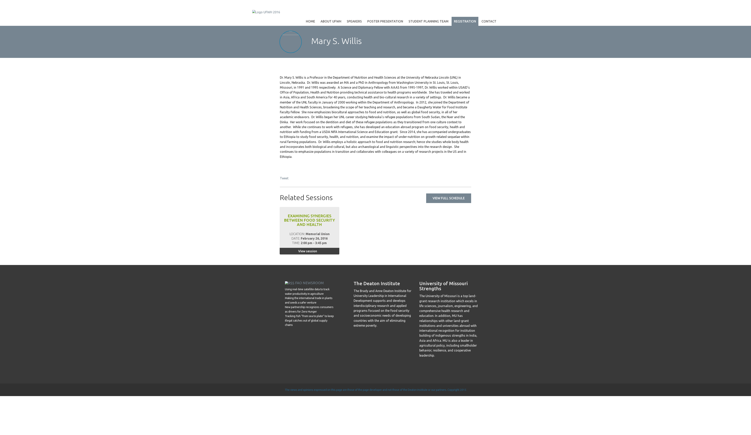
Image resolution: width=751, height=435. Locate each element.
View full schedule (449, 198)
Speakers (354, 21)
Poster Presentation (385, 21)
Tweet (284, 178)
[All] (454, 41)
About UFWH (331, 21)
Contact (489, 21)
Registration (465, 21)
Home (310, 21)
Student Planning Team (428, 21)
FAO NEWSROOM (309, 283)
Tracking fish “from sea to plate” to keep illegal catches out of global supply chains (309, 321)
